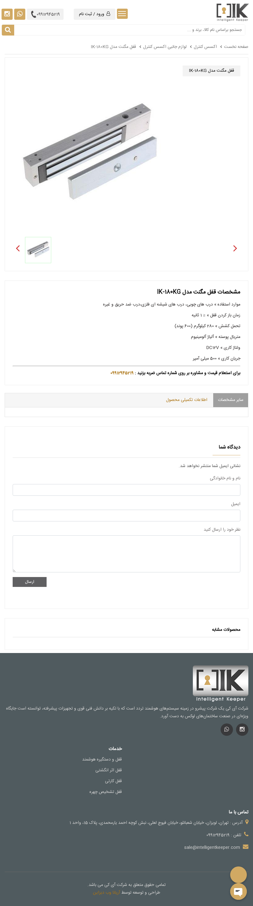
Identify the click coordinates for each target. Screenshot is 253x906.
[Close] (238, 891)
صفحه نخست (236, 47)
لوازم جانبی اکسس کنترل (165, 47)
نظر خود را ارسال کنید (222, 529)
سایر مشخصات (230, 400)
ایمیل (235, 504)
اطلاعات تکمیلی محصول (186, 400)
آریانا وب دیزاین (106, 892)
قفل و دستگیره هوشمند (102, 759)
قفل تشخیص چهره (105, 792)
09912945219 (48, 14)
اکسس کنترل (205, 47)
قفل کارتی (113, 781)
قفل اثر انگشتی (108, 770)
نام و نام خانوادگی (225, 478)
